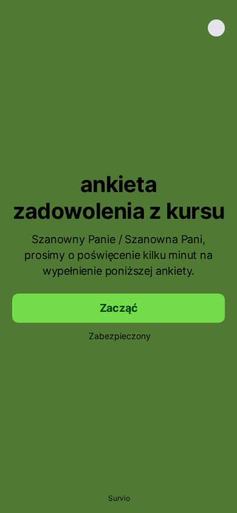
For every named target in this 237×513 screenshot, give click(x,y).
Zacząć (119, 307)
